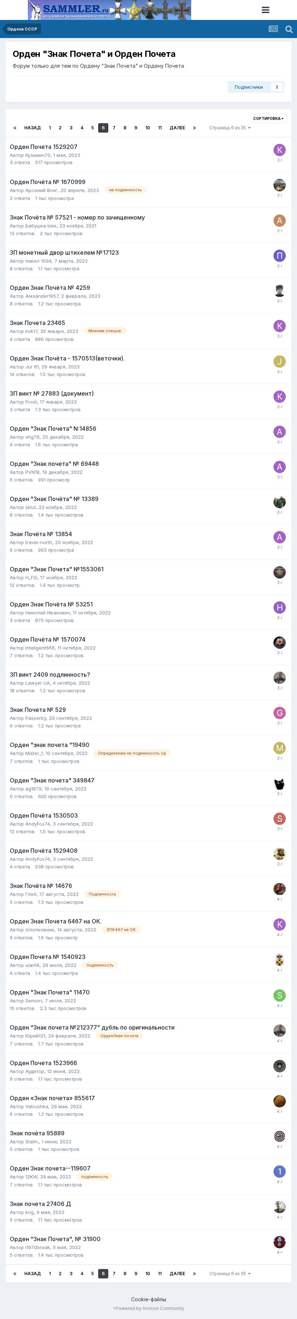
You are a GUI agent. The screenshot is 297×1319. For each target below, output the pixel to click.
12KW (31, 1177)
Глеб (31, 894)
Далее (177, 127)
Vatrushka (36, 1106)
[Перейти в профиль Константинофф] (279, 678)
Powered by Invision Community (150, 1308)
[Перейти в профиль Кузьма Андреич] (279, 642)
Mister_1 (34, 753)
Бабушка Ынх (41, 226)
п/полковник (39, 929)
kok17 (31, 331)
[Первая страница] (15, 128)
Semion (33, 1000)
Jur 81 (32, 367)
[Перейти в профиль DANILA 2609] (279, 291)
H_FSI (31, 577)
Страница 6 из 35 (228, 127)
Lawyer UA (37, 683)
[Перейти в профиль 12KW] (279, 1171)
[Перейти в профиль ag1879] (279, 783)
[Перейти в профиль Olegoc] (279, 1101)
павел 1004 (38, 261)
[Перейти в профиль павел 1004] (279, 256)
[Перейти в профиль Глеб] (279, 889)
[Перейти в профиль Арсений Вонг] (279, 185)
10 (147, 127)
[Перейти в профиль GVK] (279, 713)
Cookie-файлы (148, 1299)
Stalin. (32, 1141)
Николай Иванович (47, 612)
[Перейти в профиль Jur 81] (279, 361)
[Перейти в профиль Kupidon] (279, 150)
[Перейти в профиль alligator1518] (279, 432)
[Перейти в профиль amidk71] (279, 220)
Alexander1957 (41, 296)
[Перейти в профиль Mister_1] (279, 748)
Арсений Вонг (41, 190)
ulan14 (32, 965)
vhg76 (32, 437)
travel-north (38, 542)
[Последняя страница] (194, 128)
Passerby (35, 718)
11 (160, 127)
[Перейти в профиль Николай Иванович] (279, 607)
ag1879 (33, 789)
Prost (31, 402)
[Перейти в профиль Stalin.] (279, 1136)
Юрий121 (35, 1036)
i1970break (37, 1247)
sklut (30, 507)
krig (29, 1212)
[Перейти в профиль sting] (279, 819)
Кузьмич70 (37, 155)
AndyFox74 (37, 824)
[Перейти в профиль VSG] (279, 960)
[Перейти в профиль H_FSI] (279, 572)
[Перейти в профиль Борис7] (279, 1207)
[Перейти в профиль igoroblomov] (279, 502)
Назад (32, 127)
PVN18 (32, 472)
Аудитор (34, 1071)
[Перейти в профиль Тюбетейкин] (279, 854)
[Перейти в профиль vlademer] (279, 1066)
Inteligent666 (40, 648)
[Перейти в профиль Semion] (279, 995)
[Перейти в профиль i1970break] (279, 1242)
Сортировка (267, 118)
